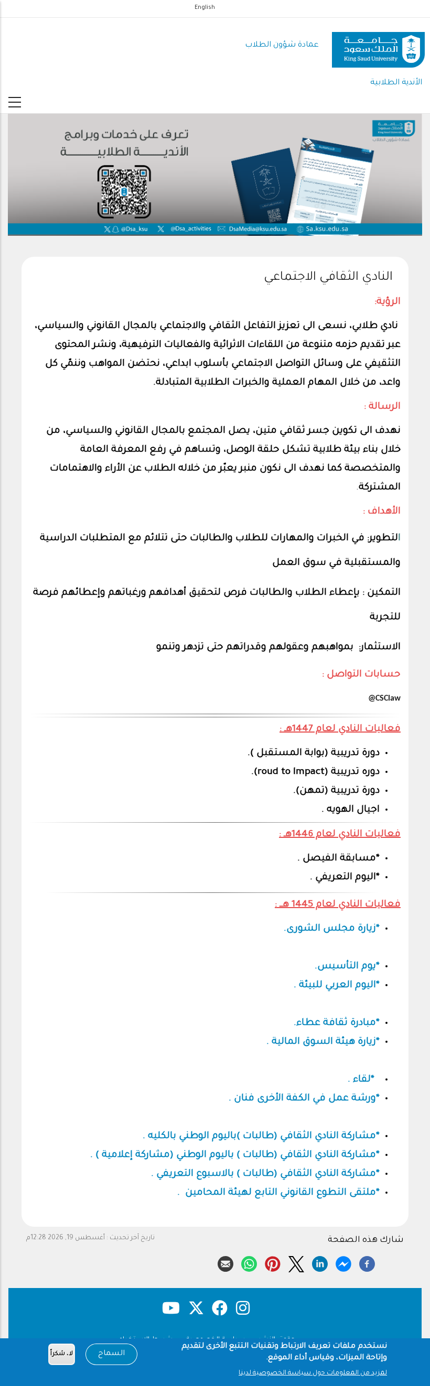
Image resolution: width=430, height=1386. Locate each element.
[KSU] (378, 45)
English (205, 8)
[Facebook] (367, 1262)
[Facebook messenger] (343, 1262)
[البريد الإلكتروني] (225, 1262)
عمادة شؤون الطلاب (282, 45)
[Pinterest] (273, 1262)
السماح (111, 1354)
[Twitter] (296, 1262)
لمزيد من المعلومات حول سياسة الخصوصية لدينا (313, 1373)
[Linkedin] (320, 1262)
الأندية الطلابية (396, 83)
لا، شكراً (61, 1354)
